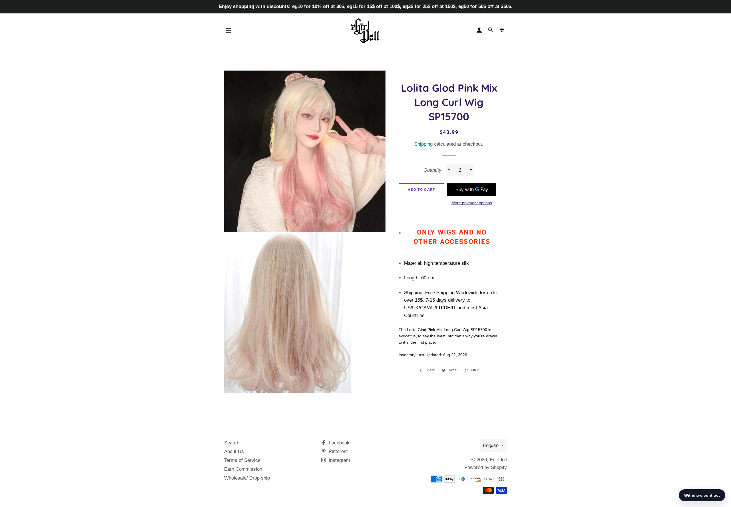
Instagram (338, 460)
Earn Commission (243, 469)
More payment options (471, 203)
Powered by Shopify (485, 467)
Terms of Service (242, 460)
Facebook (338, 443)
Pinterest (337, 451)
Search (231, 443)
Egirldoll (498, 459)
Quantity (432, 170)
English (491, 445)
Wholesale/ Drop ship (247, 478)
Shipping (423, 144)
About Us (234, 451)
